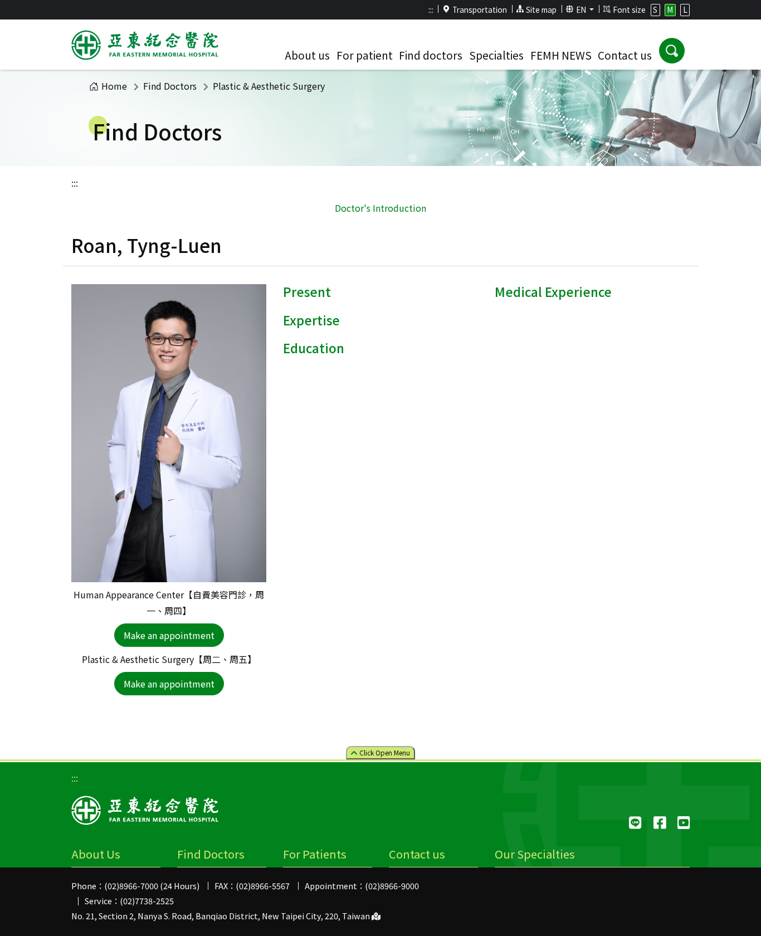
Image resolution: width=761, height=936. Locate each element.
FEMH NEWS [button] (561, 55)
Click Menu (384, 752)
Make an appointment (169, 635)
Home (114, 85)
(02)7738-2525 (147, 900)
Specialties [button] (496, 55)
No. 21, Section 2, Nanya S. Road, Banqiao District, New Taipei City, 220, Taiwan (221, 916)
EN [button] (582, 9)
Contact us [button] (625, 55)
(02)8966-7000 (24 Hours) (151, 885)
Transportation (479, 9)
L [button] (685, 9)
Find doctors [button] (430, 55)
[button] (671, 50)
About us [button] (307, 55)
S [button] (655, 9)
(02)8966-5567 (263, 885)
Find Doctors (170, 85)
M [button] (670, 9)
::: (430, 9)
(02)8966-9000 (392, 885)
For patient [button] (364, 55)
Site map (541, 9)
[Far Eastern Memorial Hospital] (144, 47)
